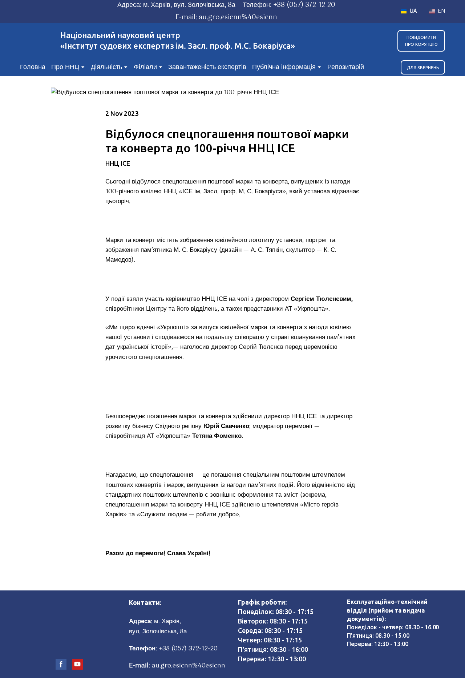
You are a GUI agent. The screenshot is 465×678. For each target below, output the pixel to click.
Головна (32, 67)
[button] (421, 41)
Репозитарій (345, 67)
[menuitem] (409, 11)
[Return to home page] (36, 40)
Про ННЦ (65, 67)
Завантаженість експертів (207, 67)
